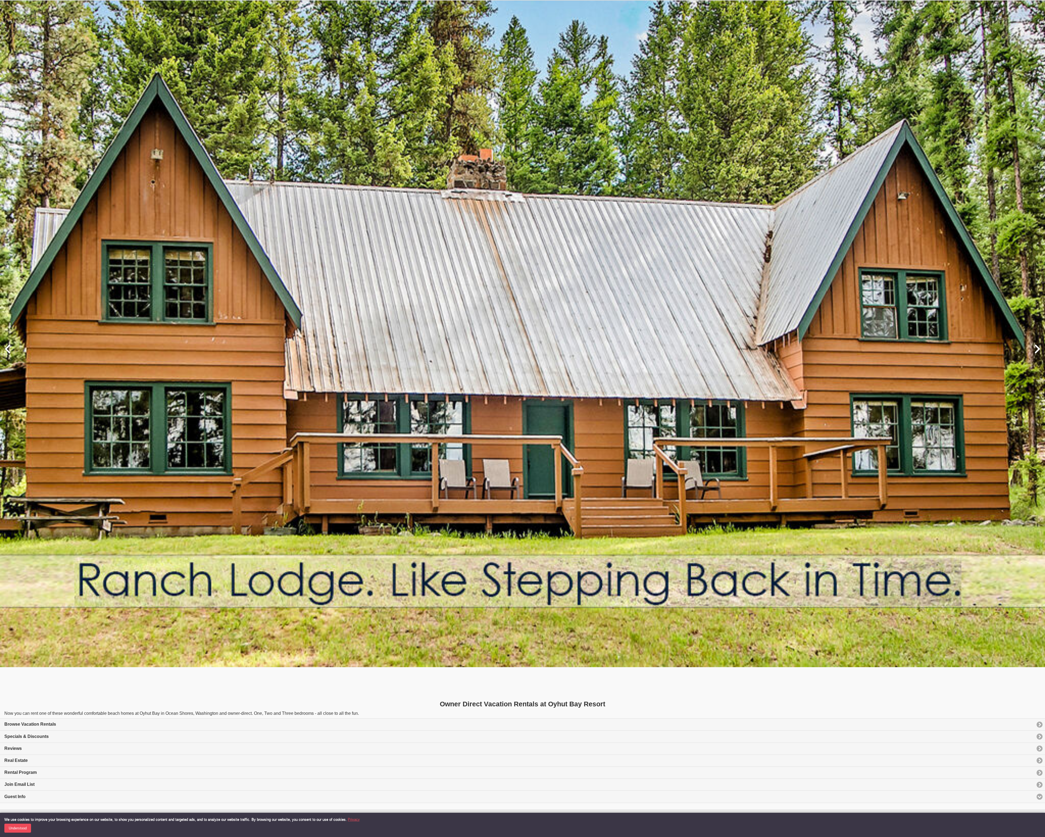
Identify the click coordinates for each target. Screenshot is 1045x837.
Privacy (354, 819)
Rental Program (20, 772)
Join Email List (19, 784)
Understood (18, 828)
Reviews (13, 748)
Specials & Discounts (26, 736)
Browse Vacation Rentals (30, 724)
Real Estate (16, 760)
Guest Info (15, 796)
